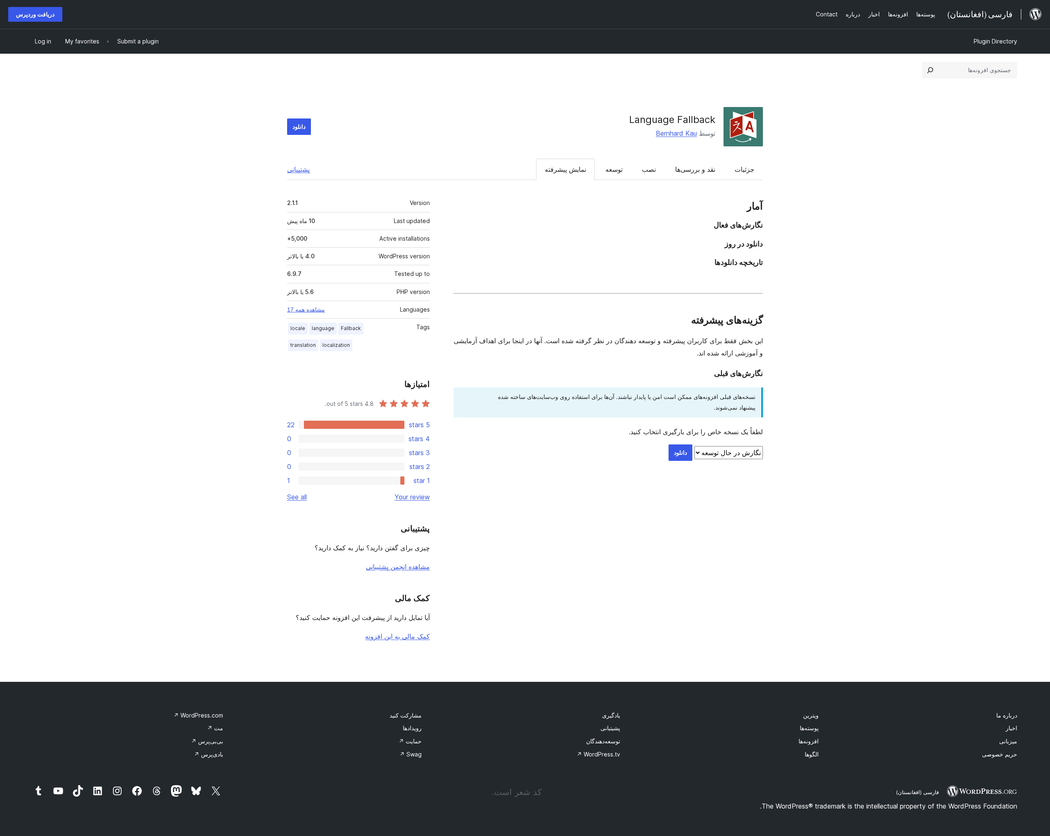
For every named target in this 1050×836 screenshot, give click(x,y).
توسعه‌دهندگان (603, 741)
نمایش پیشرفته (565, 169)
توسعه (614, 169)
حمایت (410, 741)
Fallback (351, 328)
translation (303, 345)
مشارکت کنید (406, 715)
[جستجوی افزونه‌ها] (930, 70)
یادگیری (611, 715)
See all (297, 497)
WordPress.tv (598, 754)
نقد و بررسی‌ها (695, 169)
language (323, 328)
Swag (410, 754)
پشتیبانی (298, 169)
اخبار (1011, 727)
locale (297, 328)
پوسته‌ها (809, 727)
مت (215, 727)
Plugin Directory (995, 41)
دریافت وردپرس (35, 14)
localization (336, 345)
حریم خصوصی (999, 754)
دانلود (299, 126)
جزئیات (744, 169)
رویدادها (412, 727)
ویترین (811, 715)
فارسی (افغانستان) (917, 792)
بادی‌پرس (208, 754)
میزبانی (1008, 741)
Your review (412, 497)
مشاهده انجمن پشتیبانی (398, 567)
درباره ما (1006, 715)
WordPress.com (198, 715)
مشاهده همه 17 (306, 309)
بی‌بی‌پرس (207, 741)
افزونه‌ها (809, 741)
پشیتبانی (610, 727)
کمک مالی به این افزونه (397, 636)
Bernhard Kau (676, 133)
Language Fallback (672, 119)
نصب (649, 169)
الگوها (812, 754)
